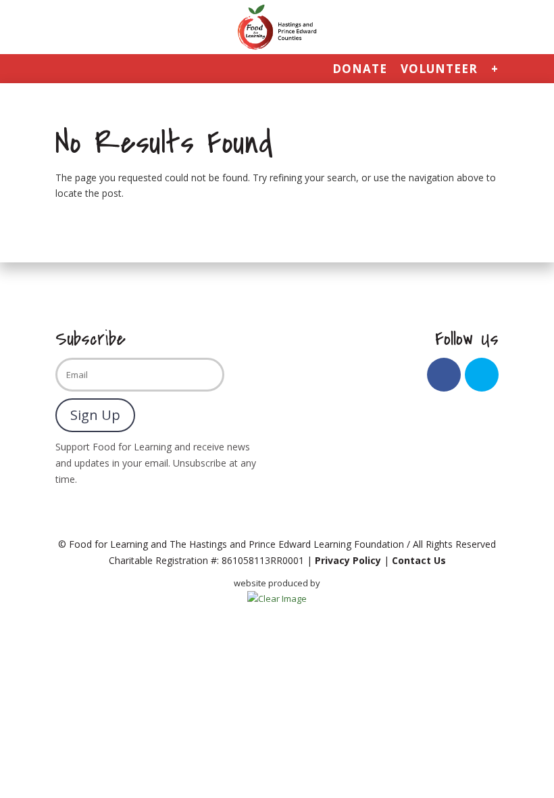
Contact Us (419, 560)
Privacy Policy (348, 560)
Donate (359, 69)
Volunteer (439, 69)
